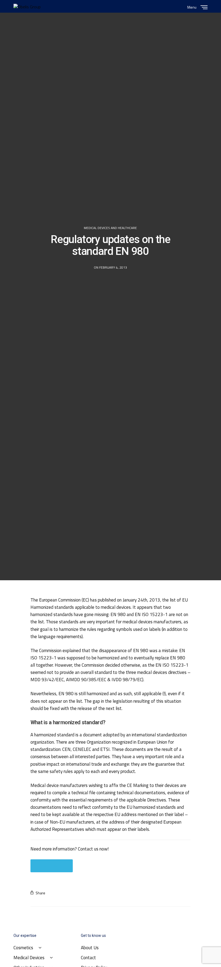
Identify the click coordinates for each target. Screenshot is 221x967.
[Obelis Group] (27, 7)
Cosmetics (23, 947)
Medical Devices (28, 957)
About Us (90, 947)
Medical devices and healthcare (110, 228)
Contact (88, 957)
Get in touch (51, 865)
